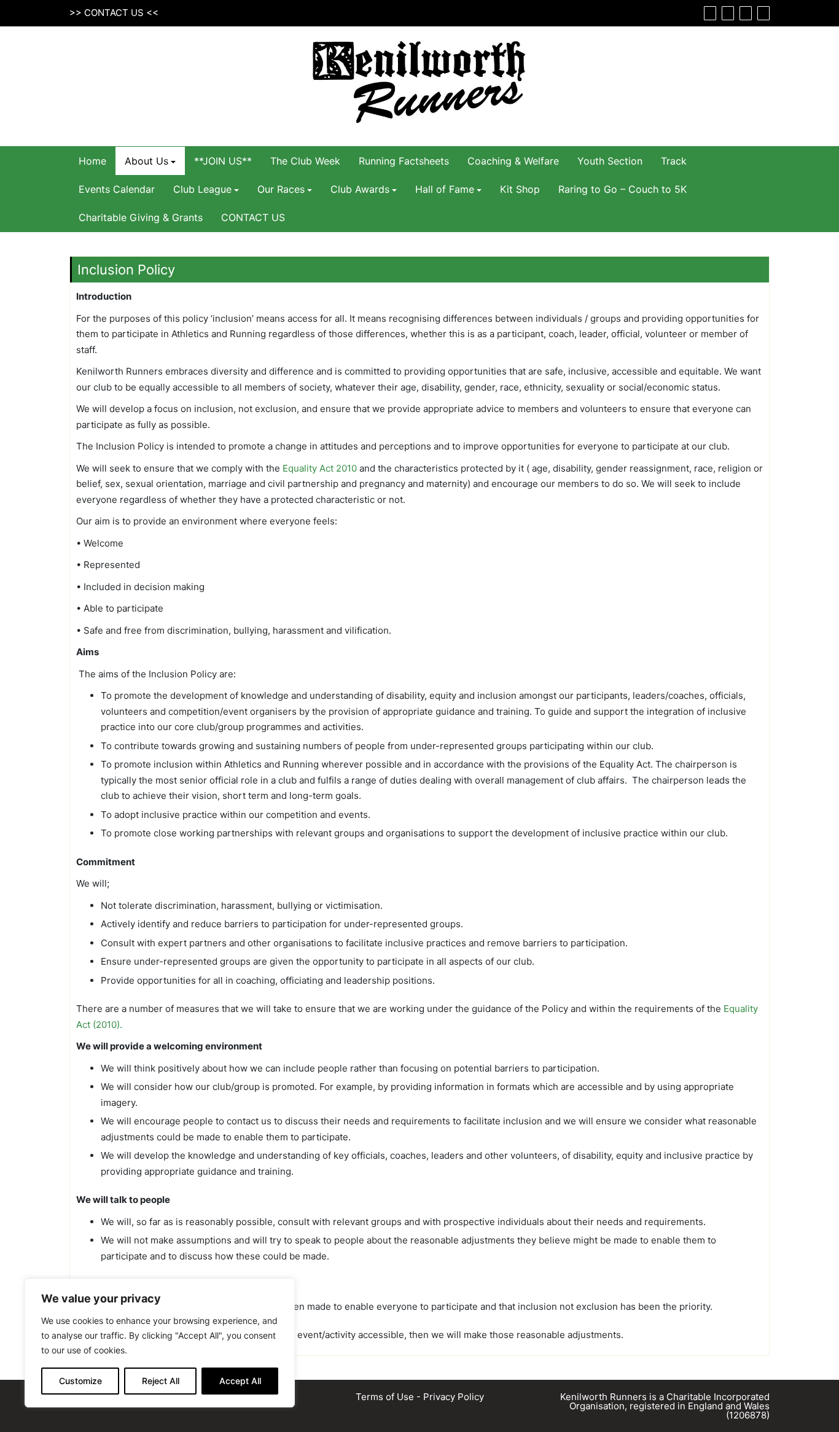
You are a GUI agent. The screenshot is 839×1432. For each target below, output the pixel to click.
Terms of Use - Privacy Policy (420, 1397)
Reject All (160, 1381)
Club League (202, 189)
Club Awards (359, 189)
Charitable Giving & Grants (141, 217)
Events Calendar (117, 189)
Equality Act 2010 (320, 468)
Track (674, 161)
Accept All (240, 1381)
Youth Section (609, 161)
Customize (80, 1381)
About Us (146, 161)
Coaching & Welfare (513, 161)
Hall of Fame (444, 189)
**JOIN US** (223, 161)
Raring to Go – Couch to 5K (622, 189)
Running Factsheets (404, 161)
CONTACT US (114, 12)
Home (92, 161)
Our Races (281, 189)
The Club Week (305, 161)
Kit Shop (520, 189)
